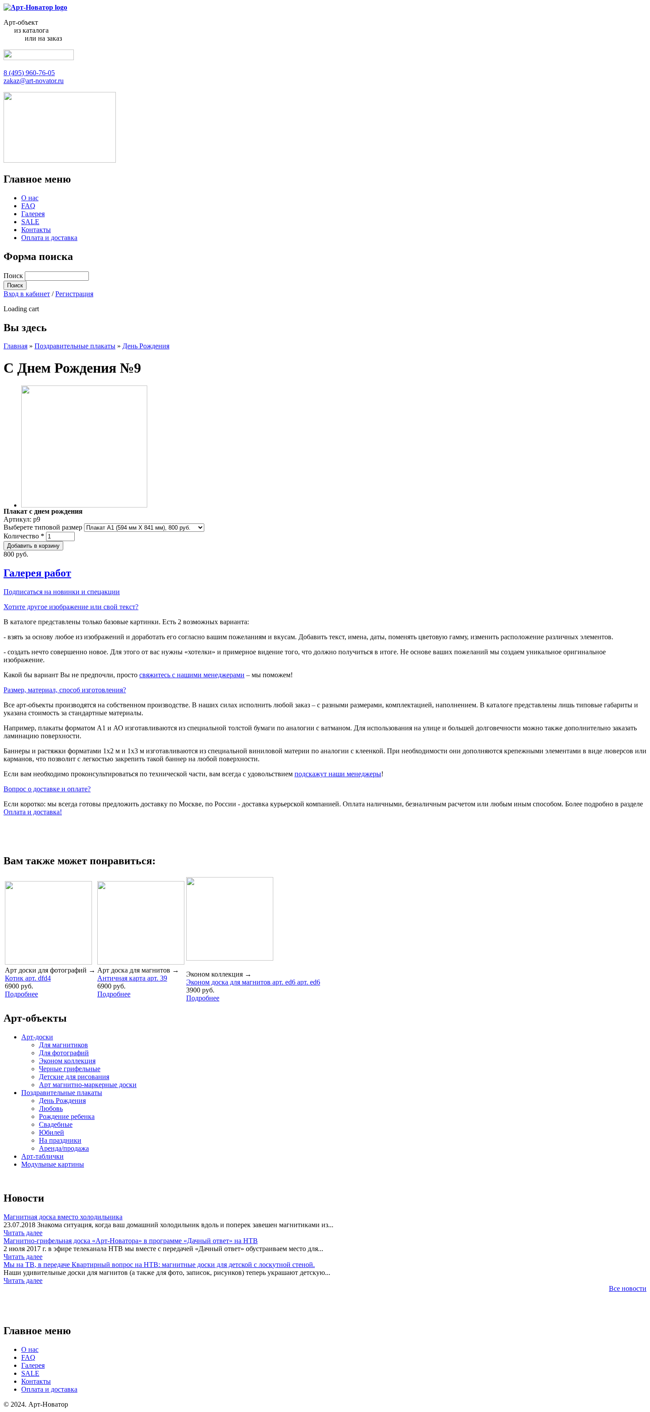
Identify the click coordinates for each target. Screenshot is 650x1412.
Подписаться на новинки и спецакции (62, 591)
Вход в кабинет (27, 294)
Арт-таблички (42, 1156)
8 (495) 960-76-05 (29, 72)
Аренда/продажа (64, 1148)
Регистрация (74, 294)
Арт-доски (37, 1037)
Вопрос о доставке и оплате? (47, 789)
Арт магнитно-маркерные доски (88, 1084)
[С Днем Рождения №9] (84, 505)
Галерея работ (37, 573)
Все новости (627, 1288)
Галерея (33, 214)
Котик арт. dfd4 (28, 978)
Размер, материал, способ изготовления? (65, 690)
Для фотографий (64, 1053)
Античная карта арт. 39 (132, 978)
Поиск (14, 275)
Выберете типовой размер (44, 527)
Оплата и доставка (49, 237)
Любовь (51, 1108)
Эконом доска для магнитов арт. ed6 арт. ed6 (253, 982)
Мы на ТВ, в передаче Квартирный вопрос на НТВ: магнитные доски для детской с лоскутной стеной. (159, 1264)
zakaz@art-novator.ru (34, 80)
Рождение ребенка (67, 1116)
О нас (29, 198)
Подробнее (21, 994)
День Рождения (145, 346)
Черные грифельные (69, 1068)
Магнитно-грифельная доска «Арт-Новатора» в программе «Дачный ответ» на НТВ (131, 1240)
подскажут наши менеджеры (337, 774)
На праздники (60, 1140)
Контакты (36, 229)
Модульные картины (52, 1164)
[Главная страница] (35, 7)
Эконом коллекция (67, 1061)
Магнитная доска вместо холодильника (63, 1217)
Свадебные (56, 1124)
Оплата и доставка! (33, 812)
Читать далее (23, 1232)
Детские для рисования (74, 1076)
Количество (24, 536)
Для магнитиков (63, 1045)
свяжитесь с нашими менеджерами (192, 675)
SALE (30, 221)
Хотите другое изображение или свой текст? (71, 607)
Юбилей (51, 1132)
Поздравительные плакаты (74, 346)
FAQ (28, 206)
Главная (15, 346)
